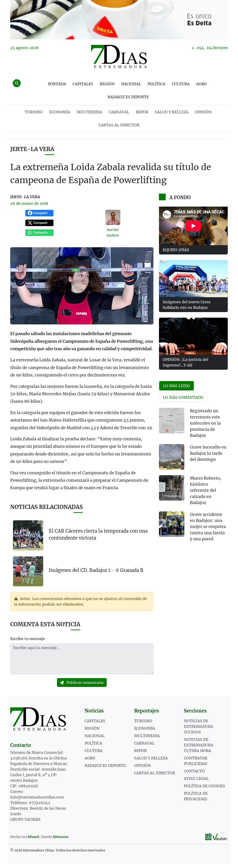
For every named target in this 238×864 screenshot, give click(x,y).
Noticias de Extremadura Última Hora (198, 745)
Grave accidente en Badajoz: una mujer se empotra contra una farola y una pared (208, 527)
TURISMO (34, 112)
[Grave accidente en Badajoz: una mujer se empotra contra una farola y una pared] (171, 524)
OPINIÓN (203, 112)
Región (107, 84)
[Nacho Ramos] (112, 217)
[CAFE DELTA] (119, 19)
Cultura (181, 84)
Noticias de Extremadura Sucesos (198, 726)
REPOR (142, 112)
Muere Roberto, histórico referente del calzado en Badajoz (205, 490)
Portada (57, 84)
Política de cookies (204, 786)
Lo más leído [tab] (176, 385)
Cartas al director (119, 125)
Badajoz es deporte (128, 97)
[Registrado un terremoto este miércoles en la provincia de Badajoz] (171, 420)
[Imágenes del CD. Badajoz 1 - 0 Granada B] (28, 570)
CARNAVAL (119, 112)
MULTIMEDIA (89, 112)
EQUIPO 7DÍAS (176, 249)
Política (156, 84)
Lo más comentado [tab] (183, 397)
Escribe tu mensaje (27, 638)
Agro (201, 84)
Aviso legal (196, 778)
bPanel (33, 837)
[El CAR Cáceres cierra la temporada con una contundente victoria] (28, 535)
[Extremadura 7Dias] (119, 56)
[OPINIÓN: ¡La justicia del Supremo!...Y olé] (193, 336)
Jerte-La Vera (32, 149)
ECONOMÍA (59, 112)
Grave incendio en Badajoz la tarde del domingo (208, 453)
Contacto (194, 771)
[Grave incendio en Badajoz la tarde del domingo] (171, 456)
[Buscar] (17, 83)
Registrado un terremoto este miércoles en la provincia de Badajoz (205, 423)
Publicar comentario (85, 682)
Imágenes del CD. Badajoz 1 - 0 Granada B (96, 570)
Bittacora (60, 837)
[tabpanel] (193, 477)
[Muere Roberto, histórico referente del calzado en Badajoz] (171, 488)
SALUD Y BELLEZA (171, 112)
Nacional (131, 84)
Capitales (83, 84)
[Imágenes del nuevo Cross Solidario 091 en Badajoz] (193, 278)
